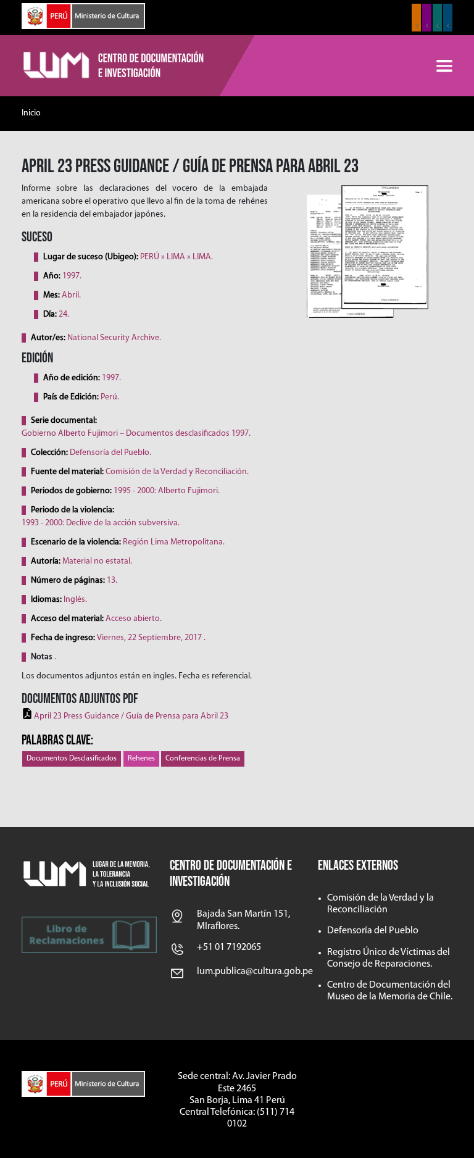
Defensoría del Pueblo (372, 931)
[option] (367, 251)
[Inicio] (114, 66)
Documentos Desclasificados (72, 758)
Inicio (31, 113)
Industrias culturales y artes (426, 17)
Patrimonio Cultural (416, 17)
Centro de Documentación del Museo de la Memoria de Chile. (389, 991)
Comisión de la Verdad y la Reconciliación (380, 904)
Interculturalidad (437, 17)
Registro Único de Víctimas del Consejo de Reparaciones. (388, 958)
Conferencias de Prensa (202, 758)
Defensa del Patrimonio (447, 17)
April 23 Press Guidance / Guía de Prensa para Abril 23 (131, 716)
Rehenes (141, 758)
